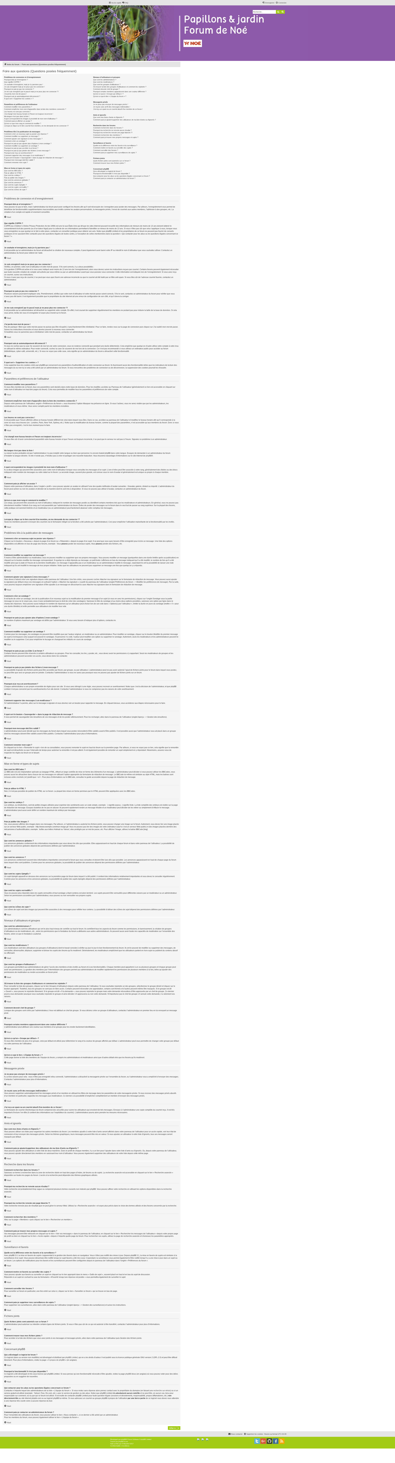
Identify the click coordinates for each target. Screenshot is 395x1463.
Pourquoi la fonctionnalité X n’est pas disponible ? (111, 173)
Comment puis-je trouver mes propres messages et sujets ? (115, 137)
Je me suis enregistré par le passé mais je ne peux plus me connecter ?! (31, 91)
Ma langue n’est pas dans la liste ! (16, 116)
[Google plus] (263, 1441)
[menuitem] (125, 3)
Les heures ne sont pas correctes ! (17, 112)
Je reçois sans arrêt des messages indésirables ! (111, 107)
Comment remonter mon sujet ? (16, 162)
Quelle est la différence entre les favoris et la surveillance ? (115, 145)
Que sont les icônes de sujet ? (15, 190)
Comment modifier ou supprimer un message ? (21, 136)
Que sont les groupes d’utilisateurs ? (107, 84)
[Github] (269, 1441)
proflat (116, 1444)
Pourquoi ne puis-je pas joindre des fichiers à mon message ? (27, 151)
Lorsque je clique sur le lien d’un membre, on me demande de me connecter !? (36, 126)
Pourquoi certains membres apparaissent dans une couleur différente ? (119, 91)
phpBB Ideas (130, 1374)
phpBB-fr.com (123, 1441)
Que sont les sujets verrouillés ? (16, 187)
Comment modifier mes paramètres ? (18, 107)
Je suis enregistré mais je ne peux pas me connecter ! (24, 87)
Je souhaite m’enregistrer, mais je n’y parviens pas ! (23, 84)
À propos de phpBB (56, 1360)
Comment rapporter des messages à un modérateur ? (24, 155)
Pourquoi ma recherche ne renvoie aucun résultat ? (112, 130)
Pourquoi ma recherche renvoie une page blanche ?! (112, 132)
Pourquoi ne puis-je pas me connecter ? (19, 89)
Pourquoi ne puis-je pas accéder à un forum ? (21, 148)
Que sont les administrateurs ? (104, 80)
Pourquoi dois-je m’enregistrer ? (16, 80)
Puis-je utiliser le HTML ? (13, 173)
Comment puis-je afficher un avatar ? (18, 121)
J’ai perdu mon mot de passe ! (15, 94)
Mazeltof (126, 1444)
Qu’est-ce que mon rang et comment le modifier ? (22, 123)
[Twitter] (257, 1441)
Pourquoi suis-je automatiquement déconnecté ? (22, 96)
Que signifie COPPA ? (12, 82)
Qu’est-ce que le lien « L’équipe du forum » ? (109, 96)
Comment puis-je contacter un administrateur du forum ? (114, 178)
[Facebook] (275, 1441)
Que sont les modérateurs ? (103, 82)
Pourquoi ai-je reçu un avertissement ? (18, 153)
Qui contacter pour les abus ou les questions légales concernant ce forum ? (121, 176)
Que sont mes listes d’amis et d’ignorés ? (108, 117)
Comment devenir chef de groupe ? (106, 89)
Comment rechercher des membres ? (107, 135)
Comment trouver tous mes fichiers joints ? (109, 163)
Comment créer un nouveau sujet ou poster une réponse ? (26, 134)
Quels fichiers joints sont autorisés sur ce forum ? (111, 161)
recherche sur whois (161, 1390)
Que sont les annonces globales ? (17, 180)
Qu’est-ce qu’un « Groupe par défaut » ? (108, 94)
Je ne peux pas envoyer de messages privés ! (110, 104)
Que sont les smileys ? (12, 175)
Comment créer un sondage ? (15, 141)
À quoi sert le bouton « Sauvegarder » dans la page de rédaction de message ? (33, 158)
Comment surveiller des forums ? (105, 150)
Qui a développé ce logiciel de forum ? (107, 171)
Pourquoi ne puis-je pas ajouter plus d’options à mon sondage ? (27, 143)
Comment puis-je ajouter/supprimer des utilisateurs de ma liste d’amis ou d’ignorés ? (124, 120)
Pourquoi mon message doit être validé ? (19, 160)
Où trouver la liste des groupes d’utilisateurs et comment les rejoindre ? (119, 87)
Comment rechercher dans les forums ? (108, 128)
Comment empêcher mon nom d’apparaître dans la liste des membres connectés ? (35, 109)
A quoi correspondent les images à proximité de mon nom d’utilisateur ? (30, 119)
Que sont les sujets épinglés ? (15, 185)
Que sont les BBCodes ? (13, 171)
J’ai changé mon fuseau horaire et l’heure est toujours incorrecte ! (28, 114)
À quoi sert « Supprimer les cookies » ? (18, 99)
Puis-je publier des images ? (14, 178)
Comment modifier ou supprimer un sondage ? (21, 146)
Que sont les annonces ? (13, 182)
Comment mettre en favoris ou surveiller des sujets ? (113, 148)
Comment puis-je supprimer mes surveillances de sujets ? (115, 153)
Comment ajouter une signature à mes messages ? (23, 139)
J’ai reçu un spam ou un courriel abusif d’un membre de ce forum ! (118, 109)
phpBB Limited (71, 1357)
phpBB (149, 456)
